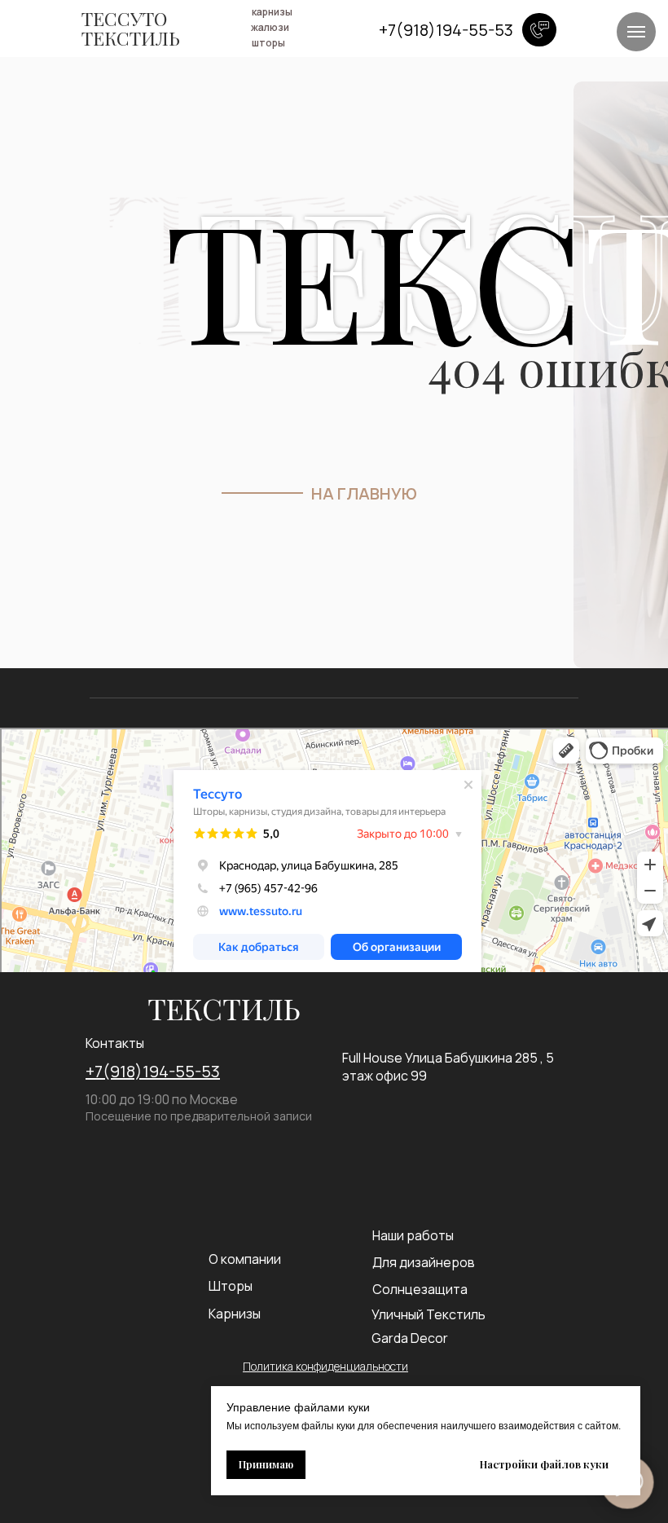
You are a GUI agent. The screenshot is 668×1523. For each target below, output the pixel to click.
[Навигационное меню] (636, 31)
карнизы (272, 12)
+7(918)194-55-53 (153, 1071)
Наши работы (413, 1235)
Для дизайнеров (423, 1262)
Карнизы (235, 1314)
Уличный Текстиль (428, 1314)
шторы (268, 43)
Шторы (231, 1286)
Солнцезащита (420, 1289)
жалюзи (270, 27)
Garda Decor (409, 1338)
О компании (245, 1259)
